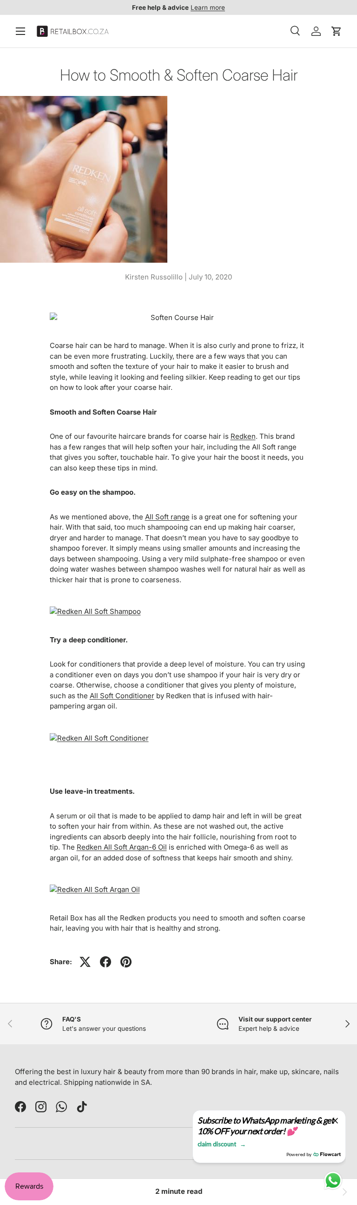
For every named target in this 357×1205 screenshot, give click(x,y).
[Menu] (20, 31)
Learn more (208, 7)
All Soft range (167, 516)
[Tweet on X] (85, 962)
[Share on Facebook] (105, 962)
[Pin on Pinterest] (126, 962)
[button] (336, 31)
